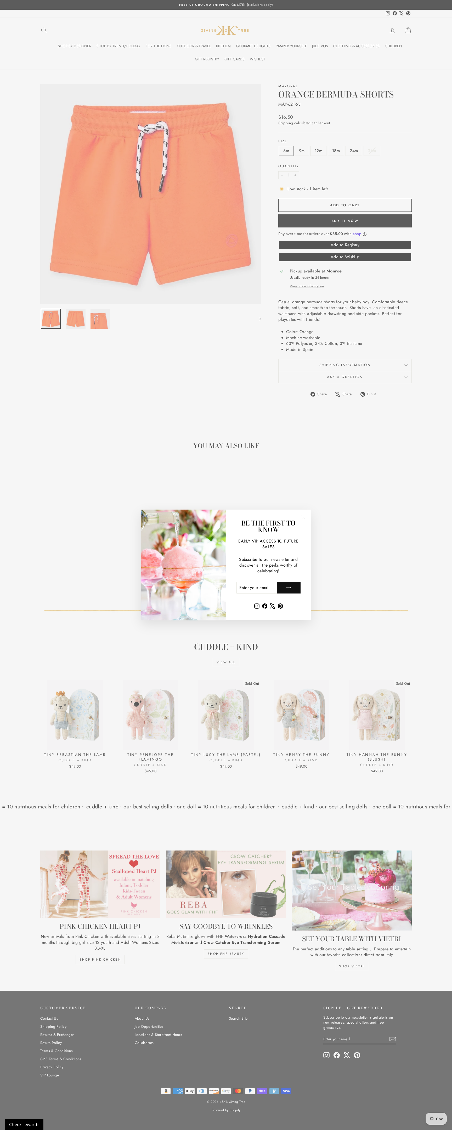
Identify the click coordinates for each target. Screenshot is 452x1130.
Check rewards (24, 1124)
